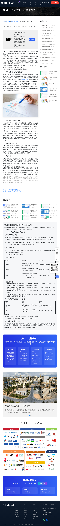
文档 (40, 3)
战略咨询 (16, 514)
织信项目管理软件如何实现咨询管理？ (49, 30)
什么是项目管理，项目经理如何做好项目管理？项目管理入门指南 (49, 25)
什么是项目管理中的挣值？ (47, 49)
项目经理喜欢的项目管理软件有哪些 (48, 55)
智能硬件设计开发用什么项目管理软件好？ (48, 60)
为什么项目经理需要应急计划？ (48, 57)
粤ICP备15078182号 (39, 524)
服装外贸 (16, 510)
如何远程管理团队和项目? (47, 46)
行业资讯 (35, 510)
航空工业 (25, 514)
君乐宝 (25, 508)
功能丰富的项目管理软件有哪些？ (48, 52)
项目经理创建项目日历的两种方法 (48, 63)
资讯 (30, 3)
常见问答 (35, 512)
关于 (46, 3)
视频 (35, 3)
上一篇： (11, 190)
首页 (13, 3)
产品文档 (35, 508)
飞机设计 (16, 512)
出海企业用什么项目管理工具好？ (49, 27)
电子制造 (16, 508)
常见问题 (8, 21)
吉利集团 (25, 510)
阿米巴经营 (17, 516)
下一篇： (12, 192)
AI (19, 2)
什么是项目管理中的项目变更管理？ (49, 36)
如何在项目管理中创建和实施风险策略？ (49, 38)
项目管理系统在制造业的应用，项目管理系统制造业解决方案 (49, 44)
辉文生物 (25, 518)
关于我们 (35, 514)
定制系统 (24, 3)
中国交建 (25, 516)
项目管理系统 (14, 21)
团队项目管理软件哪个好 (47, 33)
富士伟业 (25, 512)
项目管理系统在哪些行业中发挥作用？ (49, 41)
